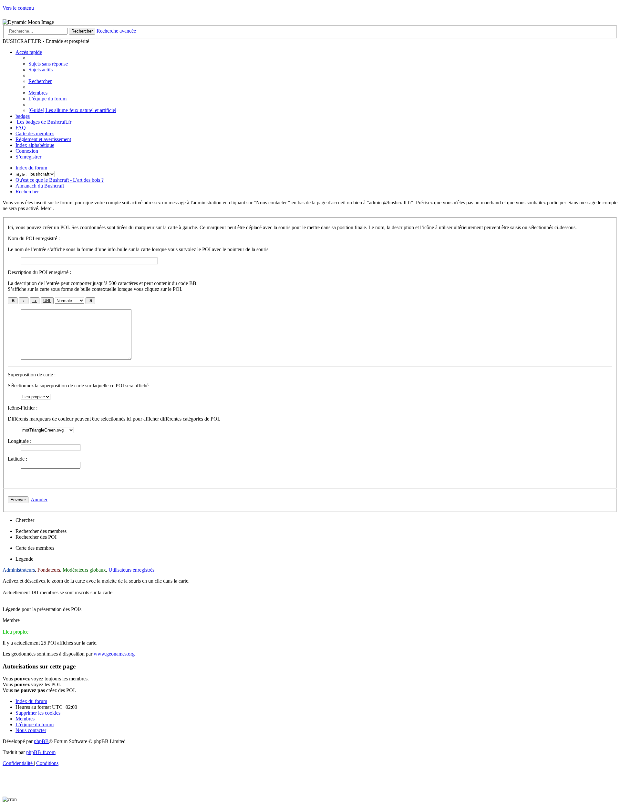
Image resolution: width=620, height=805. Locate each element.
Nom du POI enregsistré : (34, 238)
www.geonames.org (114, 654)
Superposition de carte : (32, 374)
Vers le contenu (18, 8)
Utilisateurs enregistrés (131, 570)
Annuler (39, 499)
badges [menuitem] (23, 116)
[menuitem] (48, 63)
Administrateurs (19, 570)
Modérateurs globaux (84, 570)
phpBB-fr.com (41, 752)
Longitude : (19, 441)
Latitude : (17, 459)
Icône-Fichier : (22, 408)
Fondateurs (48, 570)
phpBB (41, 741)
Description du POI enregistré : (39, 272)
